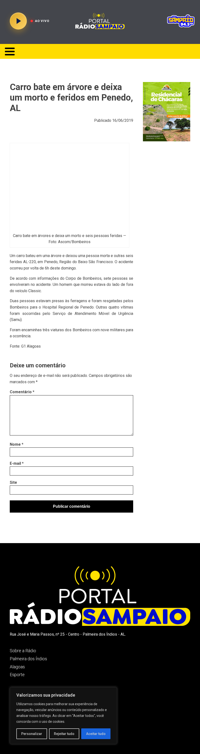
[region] (63, 715)
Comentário (22, 392)
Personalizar (31, 734)
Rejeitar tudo (64, 734)
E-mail (17, 463)
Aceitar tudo (96, 734)
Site (13, 482)
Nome (16, 444)
